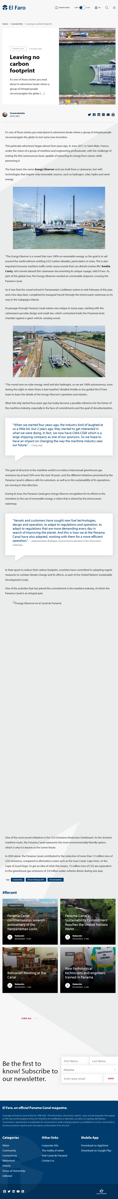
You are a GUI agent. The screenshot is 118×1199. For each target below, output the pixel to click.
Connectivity (17, 24)
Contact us (48, 1160)
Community (9, 1150)
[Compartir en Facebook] (94, 114)
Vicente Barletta (17, 113)
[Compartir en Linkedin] (98, 114)
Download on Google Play (96, 1150)
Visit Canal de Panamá (54, 1155)
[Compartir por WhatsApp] (103, 114)
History (6, 1165)
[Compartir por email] (108, 114)
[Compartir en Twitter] (89, 114)
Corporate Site (50, 1145)
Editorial (7, 1176)
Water (5, 1145)
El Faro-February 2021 (36, 880)
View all (27, 1018)
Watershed (8, 1160)
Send (111, 1078)
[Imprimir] (113, 114)
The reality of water (53, 1150)
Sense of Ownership (13, 1171)
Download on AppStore (94, 1145)
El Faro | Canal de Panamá (14, 7)
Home (5, 24)
